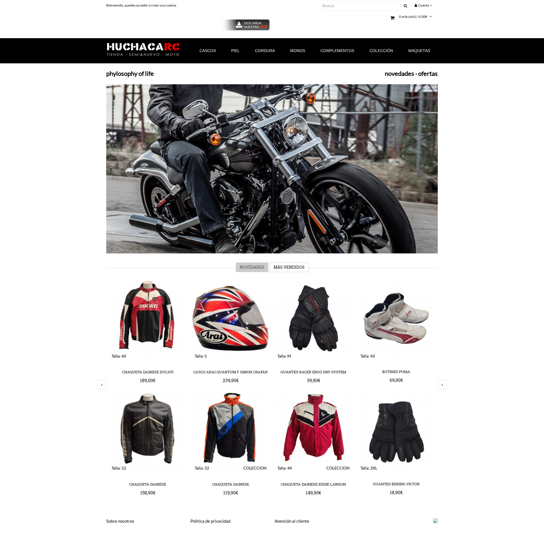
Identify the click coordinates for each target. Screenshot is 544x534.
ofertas (428, 73)
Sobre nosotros (120, 521)
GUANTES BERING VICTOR (396, 484)
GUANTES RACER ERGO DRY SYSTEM (313, 372)
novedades (399, 73)
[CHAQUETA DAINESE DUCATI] (148, 355)
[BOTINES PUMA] (396, 354)
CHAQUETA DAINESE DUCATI (147, 372)
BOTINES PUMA (396, 371)
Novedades (252, 267)
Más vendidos (289, 267)
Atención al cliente (292, 521)
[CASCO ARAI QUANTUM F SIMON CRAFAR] (231, 355)
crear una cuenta (163, 5)
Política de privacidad (210, 521)
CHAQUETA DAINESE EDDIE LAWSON (313, 484)
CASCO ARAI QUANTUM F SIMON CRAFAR (230, 372)
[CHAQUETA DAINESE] (148, 467)
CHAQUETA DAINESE (147, 484)
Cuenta (423, 5)
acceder (142, 5)
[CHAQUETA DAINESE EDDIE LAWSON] (313, 467)
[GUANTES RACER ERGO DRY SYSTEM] (313, 355)
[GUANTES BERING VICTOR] (396, 467)
